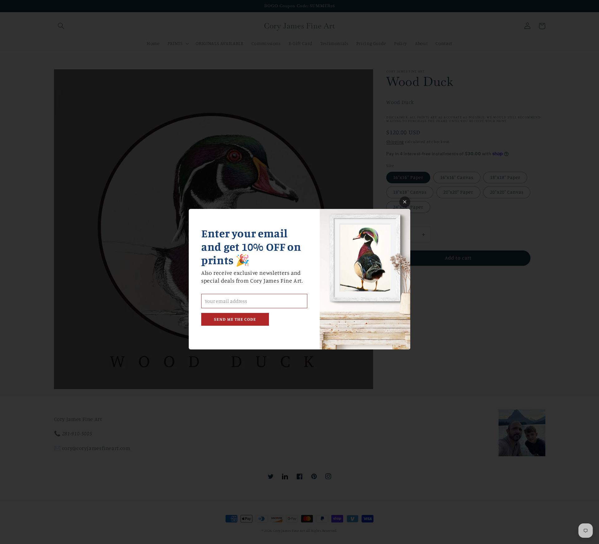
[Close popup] (404, 201)
